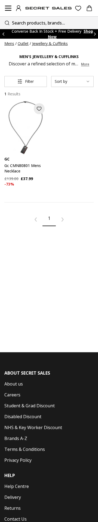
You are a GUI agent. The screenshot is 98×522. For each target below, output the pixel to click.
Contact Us (15, 519)
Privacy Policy (18, 460)
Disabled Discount (22, 417)
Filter (29, 81)
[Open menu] (8, 8)
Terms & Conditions (24, 449)
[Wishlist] (78, 8)
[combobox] (49, 23)
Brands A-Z (15, 438)
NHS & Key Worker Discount (33, 427)
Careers (12, 395)
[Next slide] (94, 34)
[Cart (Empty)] (89, 8)
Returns (12, 508)
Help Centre (16, 486)
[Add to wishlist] (39, 108)
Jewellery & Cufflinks (50, 43)
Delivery (12, 497)
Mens (9, 43)
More (85, 64)
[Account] (18, 8)
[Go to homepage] (48, 8)
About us (13, 384)
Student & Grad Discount (29, 406)
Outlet (23, 43)
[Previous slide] (3, 34)
